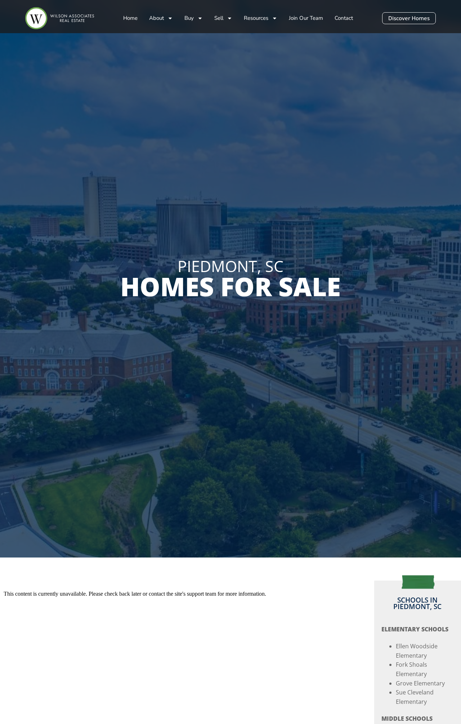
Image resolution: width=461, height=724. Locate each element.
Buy (189, 18)
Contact (344, 18)
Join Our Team (306, 18)
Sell (218, 18)
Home (130, 18)
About (156, 18)
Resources (256, 18)
